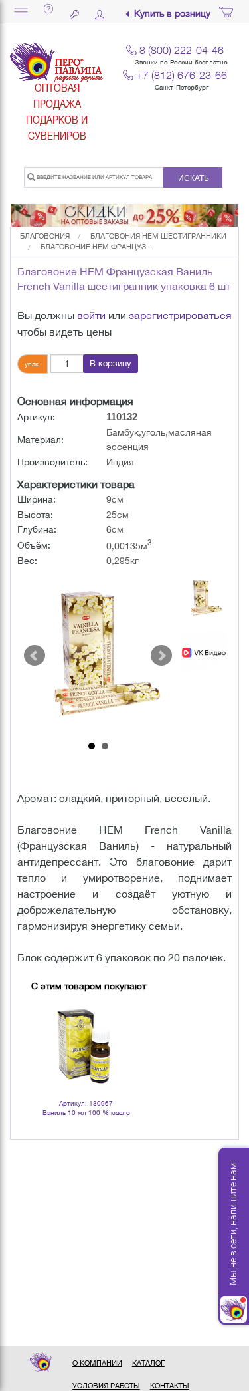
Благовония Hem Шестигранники (158, 236)
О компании (97, 1363)
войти (91, 315)
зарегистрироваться (180, 315)
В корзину (110, 363)
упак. (33, 364)
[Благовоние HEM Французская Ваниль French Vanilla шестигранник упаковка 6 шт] (98, 656)
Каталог (148, 1363)
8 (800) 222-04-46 (181, 50)
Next (161, 655)
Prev (34, 655)
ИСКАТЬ (193, 178)
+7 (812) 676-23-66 (181, 75)
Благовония (45, 236)
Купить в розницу (172, 14)
